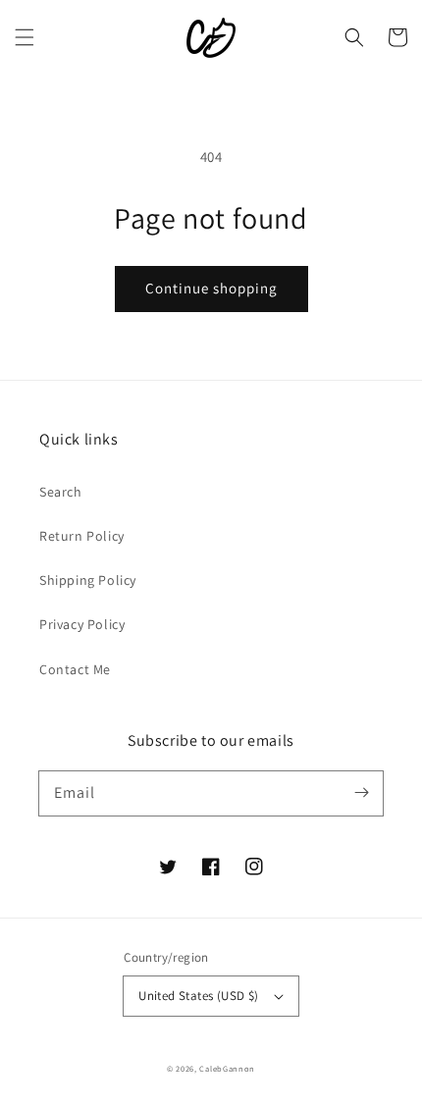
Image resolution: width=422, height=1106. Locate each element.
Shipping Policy (87, 580)
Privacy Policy (82, 624)
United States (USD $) (198, 995)
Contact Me (75, 669)
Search (60, 491)
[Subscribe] (361, 793)
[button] (24, 37)
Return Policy (82, 536)
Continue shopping (211, 288)
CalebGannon (227, 1068)
